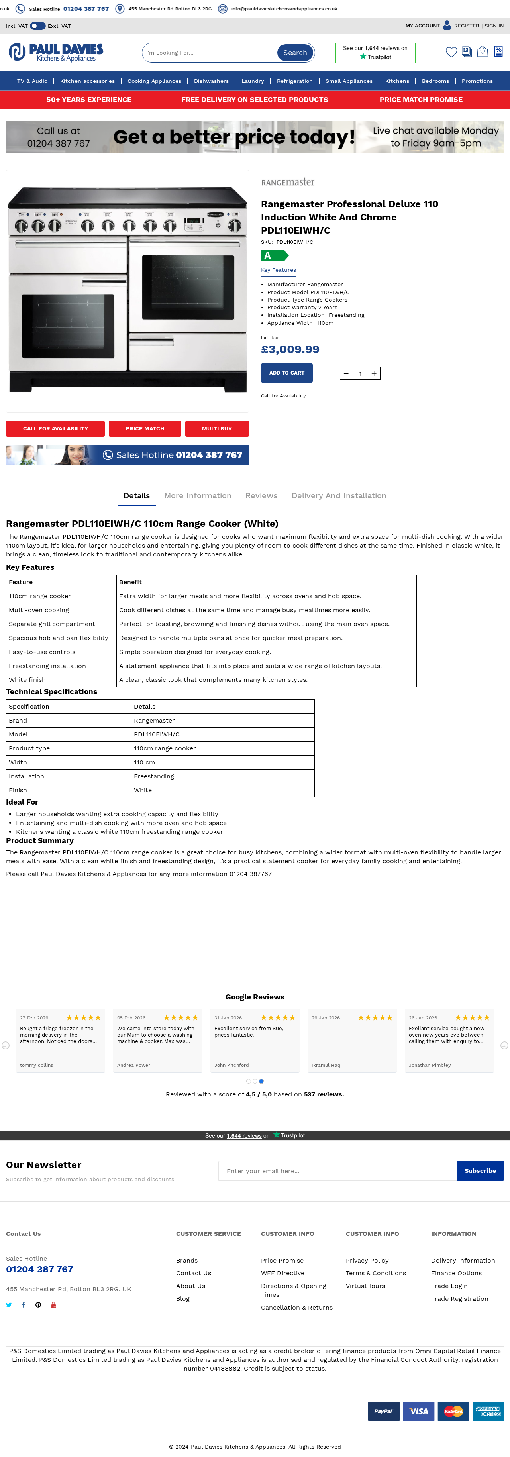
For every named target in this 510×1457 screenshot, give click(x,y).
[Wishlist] (450, 52)
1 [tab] (248, 1081)
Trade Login (449, 1286)
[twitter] (9, 1306)
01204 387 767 (75, 8)
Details (137, 495)
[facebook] (24, 1306)
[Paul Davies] (56, 52)
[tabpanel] (60, 1041)
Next (504, 1045)
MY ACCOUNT (423, 26)
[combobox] (228, 53)
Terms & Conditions (376, 1273)
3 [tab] (261, 1081)
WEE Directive (282, 1273)
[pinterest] (38, 1306)
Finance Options (456, 1273)
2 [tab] (255, 1081)
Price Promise (282, 1260)
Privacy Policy (367, 1260)
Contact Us (193, 1273)
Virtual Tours (365, 1286)
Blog (183, 1298)
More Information (197, 495)
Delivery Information (463, 1260)
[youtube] (54, 1306)
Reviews (261, 495)
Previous (6, 1045)
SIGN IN (494, 26)
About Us (190, 1286)
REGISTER (466, 26)
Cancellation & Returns (297, 1307)
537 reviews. (324, 1094)
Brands (187, 1260)
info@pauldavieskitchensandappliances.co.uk (273, 9)
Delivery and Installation (339, 495)
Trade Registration (459, 1298)
